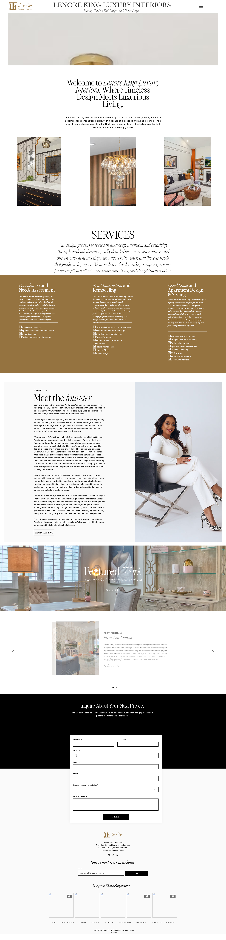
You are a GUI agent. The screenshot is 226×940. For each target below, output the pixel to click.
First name (78, 739)
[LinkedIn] (117, 855)
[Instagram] (109, 855)
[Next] (213, 652)
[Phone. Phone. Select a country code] (77, 755)
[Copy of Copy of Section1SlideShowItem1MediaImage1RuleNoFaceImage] (116, 687)
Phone (76, 751)
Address (77, 762)
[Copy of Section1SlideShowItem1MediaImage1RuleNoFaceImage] (113, 687)
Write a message (80, 796)
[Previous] (13, 652)
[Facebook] (113, 855)
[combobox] (116, 789)
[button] (201, 6)
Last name (122, 739)
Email (76, 773)
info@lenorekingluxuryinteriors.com (115, 845)
